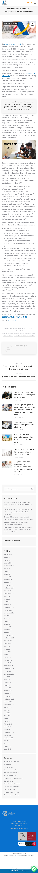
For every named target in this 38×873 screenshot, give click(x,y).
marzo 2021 (7, 688)
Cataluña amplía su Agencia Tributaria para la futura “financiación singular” (24, 451)
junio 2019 (7, 743)
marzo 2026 (7, 560)
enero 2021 (7, 693)
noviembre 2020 (9, 699)
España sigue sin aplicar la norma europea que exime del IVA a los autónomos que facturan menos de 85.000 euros (25, 410)
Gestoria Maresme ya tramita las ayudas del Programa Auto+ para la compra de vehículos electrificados (18, 504)
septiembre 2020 (9, 704)
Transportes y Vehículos (11, 795)
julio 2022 (7, 646)
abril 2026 (7, 557)
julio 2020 (7, 710)
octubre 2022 (8, 641)
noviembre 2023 (9, 607)
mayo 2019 (7, 746)
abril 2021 (7, 685)
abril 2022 (7, 654)
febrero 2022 (8, 660)
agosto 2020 (8, 707)
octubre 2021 (8, 671)
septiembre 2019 (9, 738)
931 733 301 (14, 871)
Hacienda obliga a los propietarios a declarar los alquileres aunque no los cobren (23, 438)
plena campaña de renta (12, 44)
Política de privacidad (10, 855)
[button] (34, 869)
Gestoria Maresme (18, 335)
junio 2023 (7, 618)
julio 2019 (7, 741)
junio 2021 (7, 679)
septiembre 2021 (9, 674)
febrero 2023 (8, 629)
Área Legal (7, 764)
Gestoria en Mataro (8, 335)
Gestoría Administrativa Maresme (27, 333)
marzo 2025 (7, 577)
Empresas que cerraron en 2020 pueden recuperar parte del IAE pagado (24, 394)
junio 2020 (7, 713)
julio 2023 (7, 616)
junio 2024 (7, 599)
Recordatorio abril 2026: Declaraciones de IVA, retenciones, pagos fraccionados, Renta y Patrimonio (18, 512)
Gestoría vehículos (9, 789)
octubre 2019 (8, 735)
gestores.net (12, 320)
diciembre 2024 (8, 585)
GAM (25, 871)
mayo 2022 (7, 652)
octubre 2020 (8, 702)
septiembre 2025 (9, 566)
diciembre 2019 (8, 729)
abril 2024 (7, 602)
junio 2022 (7, 649)
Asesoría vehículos (10, 775)
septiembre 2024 (9, 593)
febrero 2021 (8, 691)
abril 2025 (7, 574)
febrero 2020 (8, 724)
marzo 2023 (7, 627)
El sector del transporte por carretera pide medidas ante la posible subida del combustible (18, 518)
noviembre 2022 (9, 638)
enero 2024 (7, 605)
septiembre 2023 (9, 613)
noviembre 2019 (9, 732)
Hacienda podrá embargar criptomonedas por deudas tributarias (24, 424)
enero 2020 (7, 727)
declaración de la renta (13, 333)
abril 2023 (7, 624)
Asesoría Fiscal (8, 767)
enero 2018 (7, 749)
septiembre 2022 (9, 643)
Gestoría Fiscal (8, 781)
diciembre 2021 (8, 666)
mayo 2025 (7, 571)
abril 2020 (7, 718)
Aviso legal (20, 855)
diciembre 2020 (8, 696)
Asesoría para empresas (11, 773)
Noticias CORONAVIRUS (11, 792)
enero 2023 (7, 632)
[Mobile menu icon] (35, 3)
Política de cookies (28, 855)
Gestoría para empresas (11, 786)
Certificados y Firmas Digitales (13, 778)
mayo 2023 (7, 621)
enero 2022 (7, 663)
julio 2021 (7, 677)
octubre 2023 (8, 610)
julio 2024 (7, 596)
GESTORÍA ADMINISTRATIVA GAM (14, 317)
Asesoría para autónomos (12, 770)
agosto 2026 (8, 555)
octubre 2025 (8, 563)
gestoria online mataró (29, 335)
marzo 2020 (7, 721)
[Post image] (7, 395)
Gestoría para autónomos (12, 784)
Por (28, 328)
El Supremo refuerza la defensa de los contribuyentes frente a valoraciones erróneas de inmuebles (23, 467)
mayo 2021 (7, 682)
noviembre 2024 (9, 588)
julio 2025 (7, 568)
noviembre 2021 (9, 668)
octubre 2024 (8, 591)
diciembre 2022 (8, 635)
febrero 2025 (8, 580)
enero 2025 (7, 582)
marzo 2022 (7, 657)
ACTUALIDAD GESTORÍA (10, 23)
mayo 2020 (7, 716)
